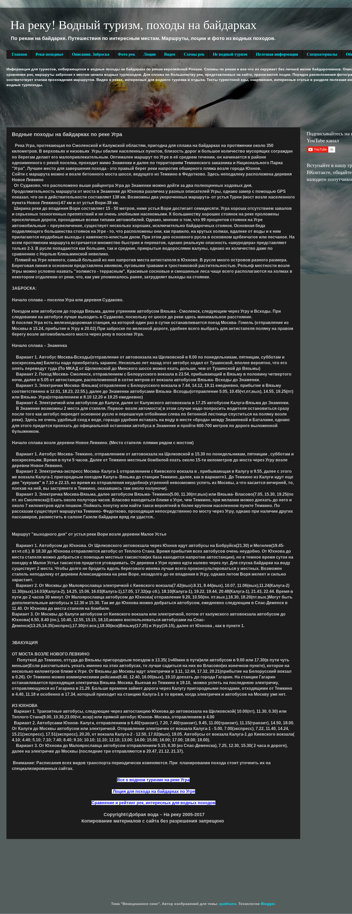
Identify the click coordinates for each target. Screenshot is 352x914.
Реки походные (49, 54)
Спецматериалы (322, 54)
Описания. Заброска (90, 54)
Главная (19, 54)
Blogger (267, 904)
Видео (169, 54)
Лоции (150, 54)
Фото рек (126, 54)
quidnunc (227, 904)
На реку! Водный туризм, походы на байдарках (133, 24)
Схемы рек (194, 54)
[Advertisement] (100, 106)
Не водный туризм (230, 54)
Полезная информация (277, 54)
